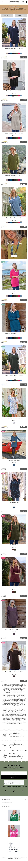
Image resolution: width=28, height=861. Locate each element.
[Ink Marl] (11, 53)
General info (6, 806)
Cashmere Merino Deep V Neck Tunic (14, 48)
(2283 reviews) (4, 427)
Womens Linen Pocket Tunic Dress (14, 418)
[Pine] (15, 53)
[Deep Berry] (13, 549)
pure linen (14, 696)
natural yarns (16, 710)
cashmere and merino (15, 715)
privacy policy (16, 787)
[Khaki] (17, 53)
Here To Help (6, 799)
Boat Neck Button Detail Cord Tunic (14, 671)
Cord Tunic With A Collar (14, 544)
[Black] (13, 53)
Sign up (13, 777)
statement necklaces (19, 689)
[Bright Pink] (19, 53)
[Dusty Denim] (21, 53)
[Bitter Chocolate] (14, 676)
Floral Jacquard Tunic (14, 502)
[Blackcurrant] (14, 634)
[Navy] (9, 53)
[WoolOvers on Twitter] (14, 791)
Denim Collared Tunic (14, 460)
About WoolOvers (7, 803)
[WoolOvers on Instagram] (22, 791)
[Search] (23, 2)
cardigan (21, 690)
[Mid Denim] (14, 465)
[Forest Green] (15, 549)
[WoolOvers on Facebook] (5, 791)
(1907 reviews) (4, 57)
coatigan (8, 692)
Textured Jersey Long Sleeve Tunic (14, 629)
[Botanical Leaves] (14, 507)
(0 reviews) (4, 469)
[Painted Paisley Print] (14, 423)
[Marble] (7, 53)
